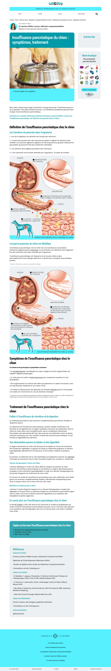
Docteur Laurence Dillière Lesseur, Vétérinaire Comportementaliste (38, 557)
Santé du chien (24, 20)
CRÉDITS (76, 669)
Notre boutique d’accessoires (55, 647)
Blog (60, 14)
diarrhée (53, 390)
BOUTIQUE (81, 14)
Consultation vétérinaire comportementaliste (55, 652)
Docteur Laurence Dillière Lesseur (55, 656)
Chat (20, 14)
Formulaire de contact (55, 643)
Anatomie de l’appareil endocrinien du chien (31, 530)
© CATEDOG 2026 (14, 669)
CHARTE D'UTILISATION (95, 669)
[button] (97, 14)
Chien (40, 14)
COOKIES (56, 669)
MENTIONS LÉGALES (36, 669)
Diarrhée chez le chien (23, 532)
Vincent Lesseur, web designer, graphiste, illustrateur (32, 602)
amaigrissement (19, 371)
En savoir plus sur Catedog (56, 660)
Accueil (12, 20)
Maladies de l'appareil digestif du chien (40, 20)
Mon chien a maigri (22, 534)
